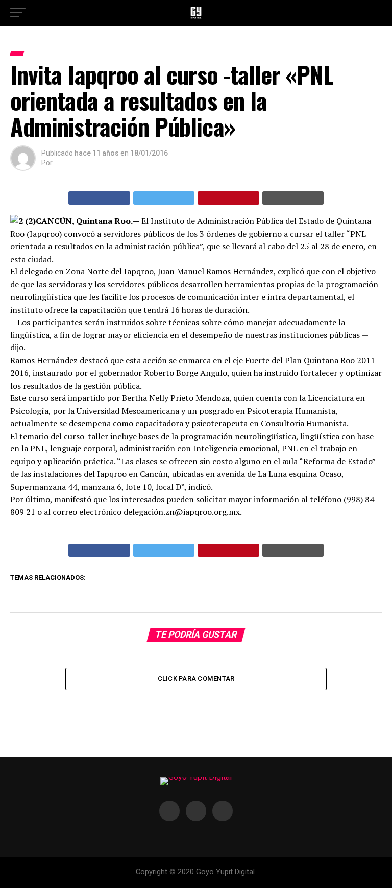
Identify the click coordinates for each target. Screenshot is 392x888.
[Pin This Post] (228, 198)
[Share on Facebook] (99, 198)
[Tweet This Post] (164, 198)
